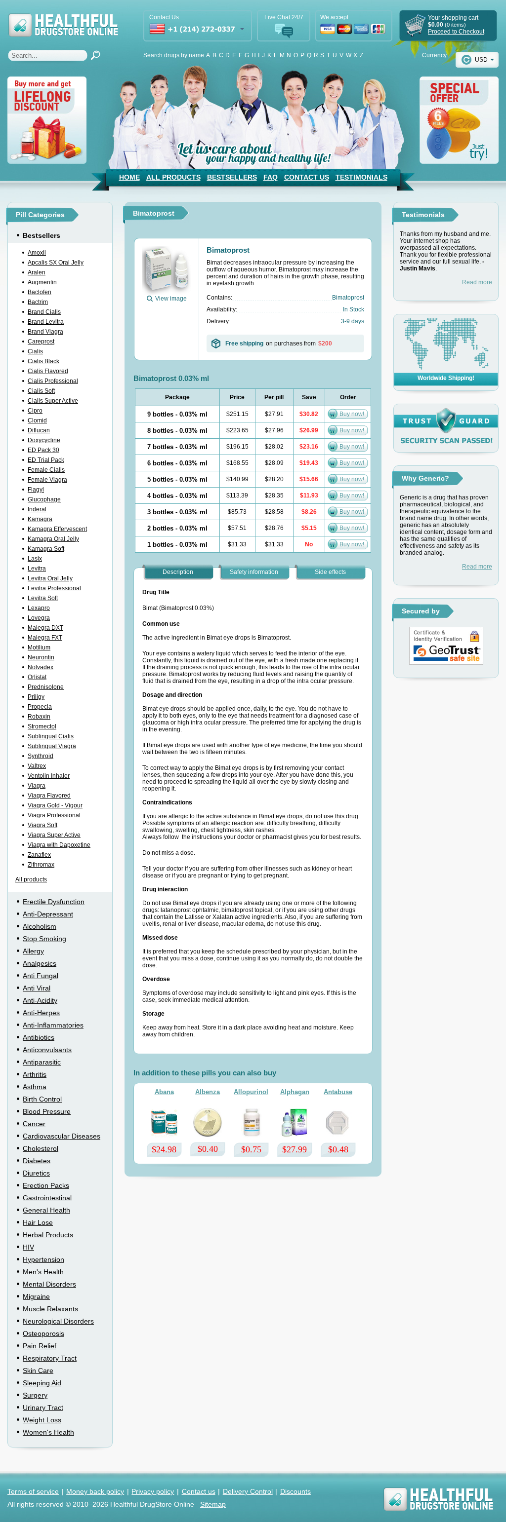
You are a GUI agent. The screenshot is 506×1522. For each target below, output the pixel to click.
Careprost (41, 341)
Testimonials (361, 177)
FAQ (270, 177)
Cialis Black (43, 361)
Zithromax (41, 864)
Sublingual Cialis (51, 736)
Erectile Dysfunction (53, 902)
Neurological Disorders (58, 1321)
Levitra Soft (43, 598)
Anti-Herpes (41, 1013)
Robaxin (39, 716)
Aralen (36, 272)
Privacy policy (152, 1491)
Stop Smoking (44, 939)
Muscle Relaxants (50, 1309)
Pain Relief (39, 1346)
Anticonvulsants (47, 1050)
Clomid (37, 420)
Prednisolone (46, 687)
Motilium (39, 647)
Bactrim (38, 302)
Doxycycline (44, 440)
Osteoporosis (43, 1333)
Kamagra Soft (46, 548)
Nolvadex (40, 667)
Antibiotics (38, 1037)
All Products (173, 177)
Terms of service (33, 1491)
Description (178, 572)
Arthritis (34, 1074)
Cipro (35, 410)
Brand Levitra (46, 321)
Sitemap (213, 1504)
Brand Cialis (44, 311)
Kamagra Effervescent (57, 529)
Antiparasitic (42, 1062)
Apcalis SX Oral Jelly (56, 262)
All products (31, 879)
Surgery (35, 1395)
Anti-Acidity (40, 1000)
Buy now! (351, 414)
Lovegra (39, 617)
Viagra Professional (54, 815)
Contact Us (306, 177)
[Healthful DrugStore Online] (62, 18)
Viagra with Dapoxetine (59, 844)
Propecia (40, 706)
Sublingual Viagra (52, 746)
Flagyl (36, 489)
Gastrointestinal (47, 1198)
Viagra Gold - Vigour (55, 805)
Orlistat (37, 677)
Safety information (254, 572)
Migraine (36, 1296)
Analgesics (39, 963)
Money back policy (95, 1491)
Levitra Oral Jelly (50, 578)
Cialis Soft (41, 390)
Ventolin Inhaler (49, 775)
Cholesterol (40, 1148)
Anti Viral (36, 988)
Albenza (207, 1092)
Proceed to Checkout (456, 31)
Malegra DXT (45, 627)
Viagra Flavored (49, 795)
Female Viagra (47, 479)
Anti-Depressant (48, 914)
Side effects (330, 572)
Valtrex (37, 765)
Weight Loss (42, 1420)
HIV (28, 1247)
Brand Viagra (45, 331)
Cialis (35, 351)
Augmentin (42, 282)
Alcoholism (39, 926)
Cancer (34, 1124)
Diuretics (36, 1173)
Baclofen (39, 292)
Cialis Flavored (48, 371)
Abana (164, 1092)
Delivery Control (248, 1491)
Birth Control (42, 1099)
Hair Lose (38, 1222)
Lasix (35, 558)
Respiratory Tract (50, 1358)
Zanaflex (39, 854)
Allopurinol (251, 1092)
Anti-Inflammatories (53, 1025)
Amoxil (37, 252)
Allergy (33, 951)
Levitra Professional (54, 588)
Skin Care (38, 1370)
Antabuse (338, 1092)
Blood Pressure (47, 1111)
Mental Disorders (49, 1284)
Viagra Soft (42, 825)
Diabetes (36, 1161)
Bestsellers (232, 177)
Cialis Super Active (53, 400)
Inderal (37, 509)
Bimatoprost (228, 250)
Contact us (198, 1491)
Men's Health (43, 1272)
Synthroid (40, 756)
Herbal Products (48, 1235)
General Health (46, 1210)
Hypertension (43, 1259)
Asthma (34, 1087)
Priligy (36, 696)
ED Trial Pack (46, 460)
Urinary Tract (43, 1407)
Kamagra (40, 519)
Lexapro (39, 608)
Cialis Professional (53, 381)
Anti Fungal (40, 976)
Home (129, 177)
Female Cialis (46, 469)
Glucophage (44, 499)
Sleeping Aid (42, 1383)
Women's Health (48, 1432)
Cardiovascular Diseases (61, 1136)
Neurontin (41, 657)
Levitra (37, 568)
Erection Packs (46, 1185)
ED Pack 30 (43, 450)
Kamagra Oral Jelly (53, 538)
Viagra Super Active (54, 835)
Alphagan (294, 1092)
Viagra (36, 785)
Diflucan (39, 430)
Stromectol (42, 726)
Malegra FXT (45, 637)
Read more (477, 282)
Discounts (295, 1491)
